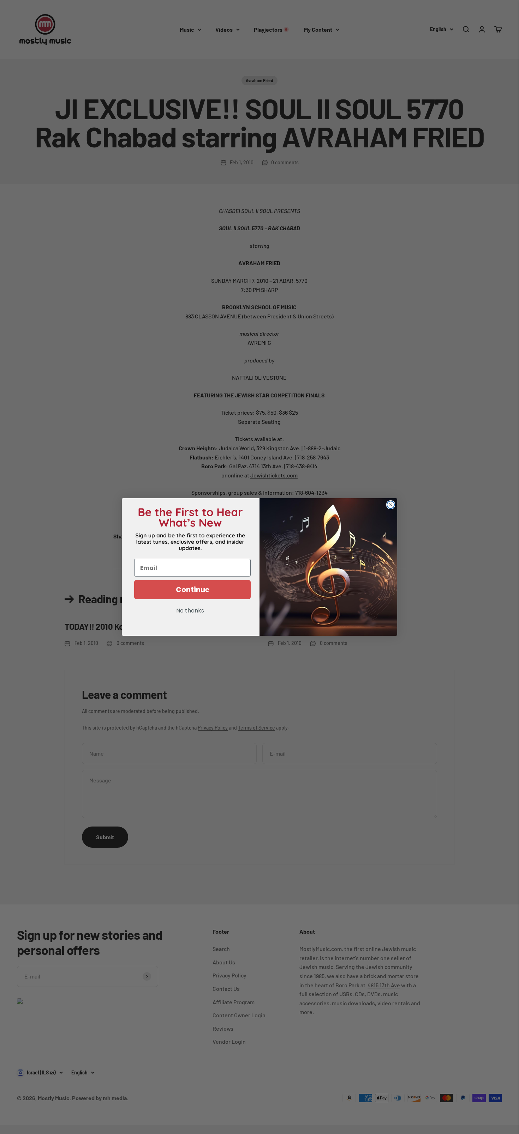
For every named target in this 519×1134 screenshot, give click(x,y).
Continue (192, 590)
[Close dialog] (390, 504)
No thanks (190, 611)
